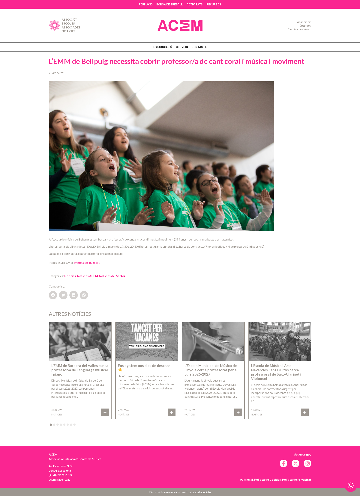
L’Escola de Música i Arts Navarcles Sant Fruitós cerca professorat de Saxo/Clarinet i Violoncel (276, 372)
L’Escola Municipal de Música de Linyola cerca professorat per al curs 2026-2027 (211, 369)
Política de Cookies (267, 479)
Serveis (182, 47)
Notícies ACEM (87, 276)
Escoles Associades (71, 25)
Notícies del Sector (112, 276)
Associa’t (69, 19)
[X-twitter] (295, 463)
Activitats (195, 4)
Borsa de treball (169, 4)
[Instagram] (307, 463)
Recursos (213, 4)
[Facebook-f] (283, 463)
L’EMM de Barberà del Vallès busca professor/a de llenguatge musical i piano (79, 369)
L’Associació (162, 47)
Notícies (68, 31)
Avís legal (246, 479)
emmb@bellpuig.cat (87, 262)
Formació (146, 4)
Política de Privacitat (296, 479)
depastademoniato (200, 492)
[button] (53, 295)
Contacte (199, 47)
